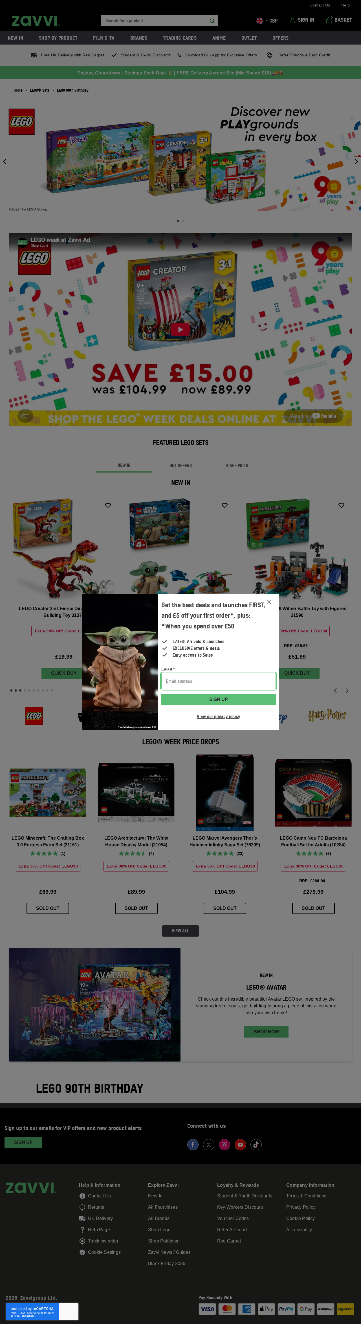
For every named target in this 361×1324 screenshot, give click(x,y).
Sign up (218, 699)
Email (168, 669)
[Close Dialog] (269, 602)
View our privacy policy (218, 716)
